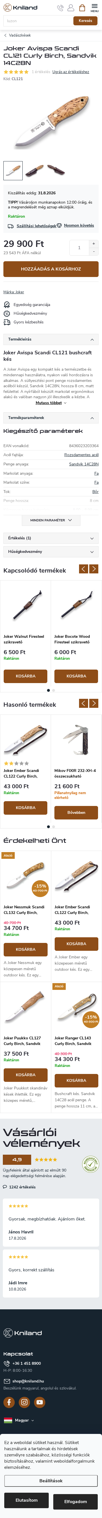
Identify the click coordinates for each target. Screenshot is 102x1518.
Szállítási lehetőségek (36, 226)
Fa (96, 473)
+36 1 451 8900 (26, 1363)
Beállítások (51, 1481)
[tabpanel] (25, 633)
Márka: (13, 292)
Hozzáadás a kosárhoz (51, 269)
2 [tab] (53, 690)
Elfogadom (75, 1502)
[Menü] (94, 7)
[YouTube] (39, 1402)
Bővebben (76, 812)
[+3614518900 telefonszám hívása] (60, 8)
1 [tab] (48, 690)
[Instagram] (24, 1402)
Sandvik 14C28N (84, 464)
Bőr (95, 491)
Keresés (85, 20)
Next (93, 568)
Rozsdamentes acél (81, 455)
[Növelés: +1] (93, 244)
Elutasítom (27, 1500)
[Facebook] (9, 1402)
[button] (26, 949)
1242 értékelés (22, 1187)
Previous (83, 568)
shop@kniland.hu (28, 1381)
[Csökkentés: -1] (93, 251)
